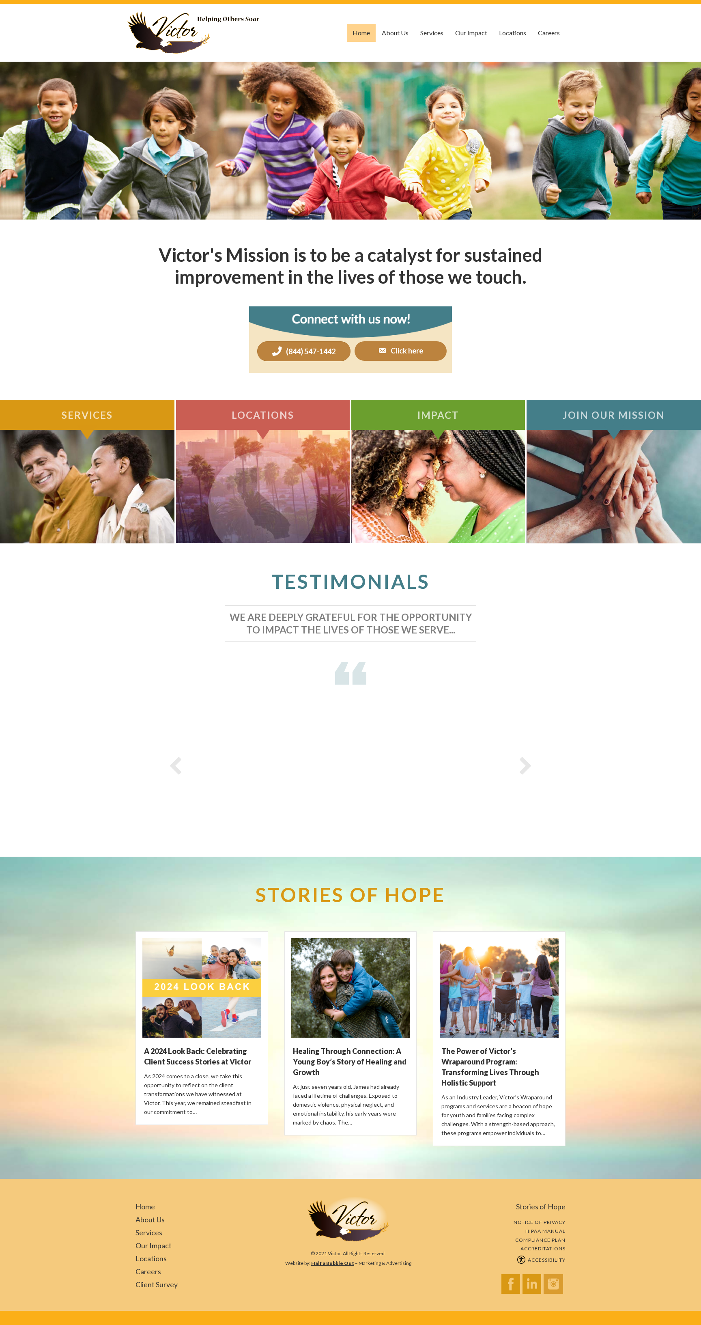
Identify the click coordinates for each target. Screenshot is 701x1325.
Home (361, 33)
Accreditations (543, 1248)
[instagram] (555, 1287)
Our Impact (471, 33)
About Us (395, 33)
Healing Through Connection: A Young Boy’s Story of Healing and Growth (349, 1062)
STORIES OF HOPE (350, 894)
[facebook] (512, 1287)
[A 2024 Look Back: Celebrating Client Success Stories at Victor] (202, 983)
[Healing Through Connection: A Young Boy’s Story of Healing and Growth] (351, 983)
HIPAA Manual (545, 1231)
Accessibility (545, 1260)
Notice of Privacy (540, 1222)
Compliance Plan (540, 1240)
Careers (549, 33)
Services (431, 33)
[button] (401, 351)
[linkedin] (533, 1287)
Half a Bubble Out (332, 1263)
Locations (512, 33)
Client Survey (156, 1284)
